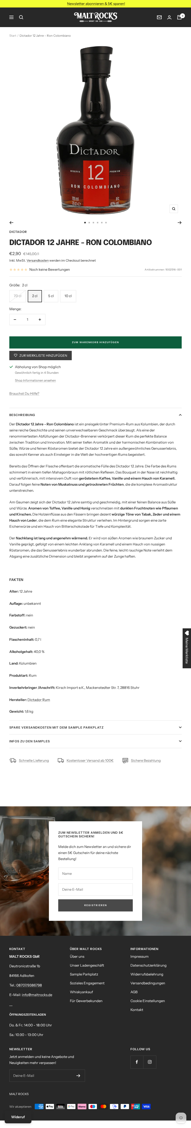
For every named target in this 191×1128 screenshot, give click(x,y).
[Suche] (21, 17)
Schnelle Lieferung (34, 760)
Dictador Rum (38, 699)
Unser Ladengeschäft (87, 965)
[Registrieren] (78, 1075)
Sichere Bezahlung (146, 760)
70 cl (17, 296)
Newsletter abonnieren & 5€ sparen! (96, 3)
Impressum (139, 956)
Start (12, 35)
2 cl (35, 296)
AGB (134, 992)
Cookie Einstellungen (147, 1001)
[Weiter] (180, 222)
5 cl (51, 296)
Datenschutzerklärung (148, 965)
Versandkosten (38, 260)
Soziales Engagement (87, 983)
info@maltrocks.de (37, 995)
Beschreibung (22, 415)
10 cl (68, 296)
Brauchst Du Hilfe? (24, 393)
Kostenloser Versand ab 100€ (90, 760)
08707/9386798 (29, 985)
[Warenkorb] (179, 17)
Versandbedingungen (147, 983)
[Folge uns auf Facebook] (136, 1062)
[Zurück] (11, 222)
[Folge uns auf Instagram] (149, 1062)
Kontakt (136, 1009)
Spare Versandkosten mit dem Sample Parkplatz (56, 727)
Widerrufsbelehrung (146, 974)
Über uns (77, 956)
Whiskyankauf (81, 992)
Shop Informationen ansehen (35, 380)
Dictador (18, 232)
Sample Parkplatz (84, 974)
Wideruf (18, 1117)
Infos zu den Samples (29, 741)
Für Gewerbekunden (86, 1001)
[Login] (169, 17)
